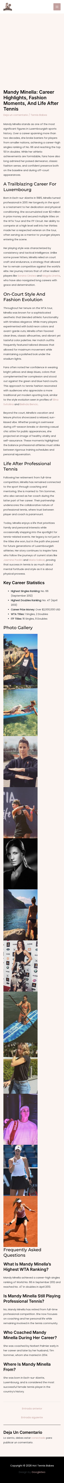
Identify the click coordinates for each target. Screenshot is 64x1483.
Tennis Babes (39, 115)
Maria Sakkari (37, 560)
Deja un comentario (15, 115)
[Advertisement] (32, 47)
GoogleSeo (38, 1472)
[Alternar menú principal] (57, 6)
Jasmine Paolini (13, 560)
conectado (38, 1438)
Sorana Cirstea (27, 275)
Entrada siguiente (32, 1417)
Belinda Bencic (29, 404)
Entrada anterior (32, 1408)
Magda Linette (51, 275)
